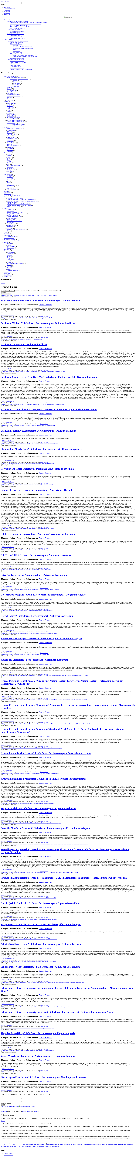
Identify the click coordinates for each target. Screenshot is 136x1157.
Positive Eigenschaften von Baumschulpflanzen (25, 55)
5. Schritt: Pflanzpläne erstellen (17, 28)
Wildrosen (9, 151)
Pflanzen (6, 232)
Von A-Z (3, 283)
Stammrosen (10, 148)
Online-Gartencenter (15, 35)
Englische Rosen (11, 137)
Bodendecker (7, 192)
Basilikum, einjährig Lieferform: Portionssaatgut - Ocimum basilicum (38, 430)
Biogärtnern (7, 13)
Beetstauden (28, 1146)
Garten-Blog (7, 7)
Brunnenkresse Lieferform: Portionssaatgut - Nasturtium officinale (37, 490)
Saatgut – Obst (10, 209)
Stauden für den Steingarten (6, 1144)
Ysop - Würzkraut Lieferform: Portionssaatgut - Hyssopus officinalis (38, 1055)
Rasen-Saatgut (10, 226)
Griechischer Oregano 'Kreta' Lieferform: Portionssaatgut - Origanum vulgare (43, 594)
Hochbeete (9, 255)
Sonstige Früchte (11, 170)
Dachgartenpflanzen (12, 118)
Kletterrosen (10, 141)
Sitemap (3, 1121)
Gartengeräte (10, 253)
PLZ (2, 1100)
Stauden (6, 101)
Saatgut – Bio (10, 211)
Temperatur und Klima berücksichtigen (23, 48)
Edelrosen (9, 135)
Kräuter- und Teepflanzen (13, 117)
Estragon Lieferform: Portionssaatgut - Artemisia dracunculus (34, 574)
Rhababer (9, 243)
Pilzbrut (9, 231)
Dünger (9, 258)
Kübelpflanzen (7, 194)
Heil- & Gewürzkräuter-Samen (14, 221)
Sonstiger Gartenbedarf (12, 270)
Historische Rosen (11, 143)
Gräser (8, 104)
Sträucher (9, 97)
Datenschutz (36, 1111)
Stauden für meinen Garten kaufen (15, 34)
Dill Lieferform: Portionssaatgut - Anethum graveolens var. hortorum (38, 533)
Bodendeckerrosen (11, 134)
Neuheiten (6, 249)
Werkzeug (9, 266)
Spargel (9, 245)
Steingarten (10, 113)
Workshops (6, 233)
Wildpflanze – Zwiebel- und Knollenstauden (18, 204)
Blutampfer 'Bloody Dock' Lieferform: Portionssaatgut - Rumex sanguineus (41, 449)
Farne (8, 111)
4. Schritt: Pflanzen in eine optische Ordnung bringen (23, 27)
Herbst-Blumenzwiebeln (16, 125)
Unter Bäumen (10, 107)
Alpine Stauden (11, 103)
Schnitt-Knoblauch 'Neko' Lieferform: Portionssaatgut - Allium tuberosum (41, 944)
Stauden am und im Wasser (104, 1144)
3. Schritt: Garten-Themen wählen (18, 25)
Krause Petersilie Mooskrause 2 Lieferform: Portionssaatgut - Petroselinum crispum (46, 753)
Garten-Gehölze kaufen (13, 63)
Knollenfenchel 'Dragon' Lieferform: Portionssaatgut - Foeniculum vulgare (41, 638)
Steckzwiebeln (10, 248)
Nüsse (8, 172)
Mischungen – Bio (11, 236)
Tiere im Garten (8, 174)
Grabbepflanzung (8, 14)
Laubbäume (10, 93)
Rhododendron (17, 81)
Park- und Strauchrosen (13, 145)
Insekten (9, 182)
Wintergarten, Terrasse (9, 239)
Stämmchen (10, 99)
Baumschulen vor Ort (15, 66)
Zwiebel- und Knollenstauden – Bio (16, 121)
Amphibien (10, 177)
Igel (8, 181)
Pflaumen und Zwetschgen (13, 165)
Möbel (8, 269)
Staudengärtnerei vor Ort (16, 36)
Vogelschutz (7, 10)
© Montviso (4, 1111)
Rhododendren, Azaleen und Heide (19, 79)
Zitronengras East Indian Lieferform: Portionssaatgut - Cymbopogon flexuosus (43, 1077)
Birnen (8, 158)
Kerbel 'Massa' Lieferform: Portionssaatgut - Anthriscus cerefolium (37, 615)
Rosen (5, 127)
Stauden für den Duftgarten (90, 1144)
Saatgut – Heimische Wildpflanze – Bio (17, 214)
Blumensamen (10, 219)
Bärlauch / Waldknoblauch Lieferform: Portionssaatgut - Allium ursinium (41, 300)
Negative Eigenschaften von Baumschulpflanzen (25, 56)
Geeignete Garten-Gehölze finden (15, 59)
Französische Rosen (12, 138)
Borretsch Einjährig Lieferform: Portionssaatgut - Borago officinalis (37, 468)
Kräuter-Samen (10, 222)
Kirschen (9, 162)
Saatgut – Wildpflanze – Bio (14, 216)
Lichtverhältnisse (17, 52)
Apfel (8, 154)
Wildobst (9, 157)
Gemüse (6, 242)
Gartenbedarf (7, 250)
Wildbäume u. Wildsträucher (14, 206)
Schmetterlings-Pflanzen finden (18, 62)
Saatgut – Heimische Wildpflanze (15, 212)
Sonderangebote (8, 276)
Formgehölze (10, 87)
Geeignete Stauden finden (13, 29)
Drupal (24, 1111)
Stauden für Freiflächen (53, 1146)
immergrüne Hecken (12, 90)
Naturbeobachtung (11, 185)
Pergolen (9, 262)
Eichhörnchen (10, 178)
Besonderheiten (7, 275)
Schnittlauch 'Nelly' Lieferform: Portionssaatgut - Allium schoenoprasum (40, 966)
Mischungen (7, 235)
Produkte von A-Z (8, 1155)
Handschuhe (10, 259)
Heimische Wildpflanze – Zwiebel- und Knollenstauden (21, 199)
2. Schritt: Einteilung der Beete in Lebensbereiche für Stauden (25, 24)
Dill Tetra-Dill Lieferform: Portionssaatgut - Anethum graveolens (36, 555)
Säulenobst (9, 168)
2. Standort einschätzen (16, 44)
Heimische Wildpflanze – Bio (14, 198)
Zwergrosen (10, 150)
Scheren (9, 265)
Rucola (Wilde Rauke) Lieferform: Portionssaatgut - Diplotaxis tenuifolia (40, 903)
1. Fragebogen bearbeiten (16, 42)
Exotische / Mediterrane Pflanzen (12, 195)
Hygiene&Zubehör (11, 184)
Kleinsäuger (10, 175)
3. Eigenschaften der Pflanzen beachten (20, 53)
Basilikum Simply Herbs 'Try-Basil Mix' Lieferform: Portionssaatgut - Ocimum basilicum (49, 376)
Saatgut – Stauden (11, 225)
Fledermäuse (10, 179)
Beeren (8, 160)
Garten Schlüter (44, 316)
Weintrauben (10, 167)
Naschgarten (7, 11)
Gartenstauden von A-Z (10, 1153)
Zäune (8, 267)
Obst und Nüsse (8, 152)
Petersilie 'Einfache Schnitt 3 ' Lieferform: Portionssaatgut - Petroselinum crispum (45, 828)
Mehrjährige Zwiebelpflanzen (118, 1144)
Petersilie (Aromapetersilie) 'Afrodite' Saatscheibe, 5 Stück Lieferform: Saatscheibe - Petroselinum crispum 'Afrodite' (64, 877)
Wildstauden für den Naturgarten (74, 1144)
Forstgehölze (10, 100)
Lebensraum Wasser (9, 238)
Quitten (9, 161)
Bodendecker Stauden (10, 1146)
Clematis (6, 191)
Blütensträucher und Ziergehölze (15, 77)
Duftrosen (9, 133)
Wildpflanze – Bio (11, 202)
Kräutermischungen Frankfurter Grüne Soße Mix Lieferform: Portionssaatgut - (44, 778)
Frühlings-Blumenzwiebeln (17, 124)
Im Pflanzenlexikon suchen (17, 31)
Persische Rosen (11, 130)
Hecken (9, 89)
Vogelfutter (9, 188)
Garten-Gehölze (8, 39)
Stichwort (3, 1097)
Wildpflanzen (7, 196)
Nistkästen (9, 187)
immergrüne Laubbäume (13, 94)
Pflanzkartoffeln (11, 246)
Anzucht (9, 256)
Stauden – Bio (10, 116)
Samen (5, 208)
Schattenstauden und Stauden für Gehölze (55, 1144)
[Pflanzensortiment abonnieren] (27, 1106)
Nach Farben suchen (15, 32)
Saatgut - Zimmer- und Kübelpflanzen (16, 229)
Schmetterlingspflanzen (9, 8)
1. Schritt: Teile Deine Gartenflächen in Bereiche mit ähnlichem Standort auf (29, 22)
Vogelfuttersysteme (11, 189)
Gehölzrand (10, 108)
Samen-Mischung (11, 218)
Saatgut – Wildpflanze (12, 215)
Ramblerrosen (10, 147)
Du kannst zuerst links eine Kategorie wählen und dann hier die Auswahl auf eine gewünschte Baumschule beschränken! (31, 290)
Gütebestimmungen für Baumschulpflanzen (21, 69)
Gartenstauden (7, 19)
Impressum (29, 1111)
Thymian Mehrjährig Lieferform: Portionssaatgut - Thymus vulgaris (38, 1033)
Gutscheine (6, 272)
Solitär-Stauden (11, 114)
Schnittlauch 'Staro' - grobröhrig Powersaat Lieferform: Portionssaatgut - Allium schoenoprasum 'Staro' (57, 1012)
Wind (14, 49)
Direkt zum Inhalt (5, 1)
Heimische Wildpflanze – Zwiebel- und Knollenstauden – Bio (22, 201)
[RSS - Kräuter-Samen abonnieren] (10, 1106)
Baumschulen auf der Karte (17, 68)
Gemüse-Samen (11, 223)
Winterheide (16, 86)
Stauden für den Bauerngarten (39, 1146)
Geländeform (16, 51)
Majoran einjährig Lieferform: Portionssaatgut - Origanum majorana (38, 808)
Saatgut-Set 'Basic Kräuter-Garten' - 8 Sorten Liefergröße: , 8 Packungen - (41, 924)
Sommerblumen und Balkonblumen (12, 240)
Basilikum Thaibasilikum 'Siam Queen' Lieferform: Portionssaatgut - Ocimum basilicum (49, 409)
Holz (8, 260)
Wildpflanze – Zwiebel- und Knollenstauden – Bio (19, 205)
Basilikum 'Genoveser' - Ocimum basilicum (24, 344)
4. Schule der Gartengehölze (17, 58)
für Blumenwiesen (17, 1144)
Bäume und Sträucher (9, 76)
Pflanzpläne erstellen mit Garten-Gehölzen (17, 41)
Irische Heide (16, 83)
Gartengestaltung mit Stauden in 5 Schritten (17, 21)
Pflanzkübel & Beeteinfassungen (15, 263)
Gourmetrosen (10, 140)
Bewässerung (10, 252)
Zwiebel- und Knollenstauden (14, 120)
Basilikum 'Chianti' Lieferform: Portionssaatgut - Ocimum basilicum (38, 323)
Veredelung (10, 171)
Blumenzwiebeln (11, 123)
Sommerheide (16, 84)
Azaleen (15, 80)
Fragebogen (16, 45)
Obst (8, 164)
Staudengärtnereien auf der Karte (18, 38)
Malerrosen (10, 144)
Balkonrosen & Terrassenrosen (14, 128)
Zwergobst (9, 155)
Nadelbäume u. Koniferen (13, 96)
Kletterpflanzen (11, 91)
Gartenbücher (7, 273)
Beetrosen (9, 131)
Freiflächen (10, 106)
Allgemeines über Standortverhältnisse (22, 46)
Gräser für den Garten (27, 1144)
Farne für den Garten (38, 1144)
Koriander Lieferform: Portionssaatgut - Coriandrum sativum (34, 659)
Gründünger (10, 228)
